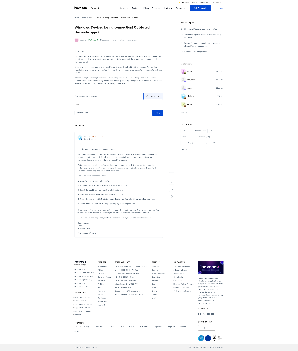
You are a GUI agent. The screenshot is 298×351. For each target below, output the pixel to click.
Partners (168, 8)
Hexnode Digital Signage (83, 280)
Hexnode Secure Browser (84, 276)
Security (155, 270)
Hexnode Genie (80, 283)
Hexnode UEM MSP (81, 287)
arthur (189, 104)
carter (189, 88)
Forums (100, 294)
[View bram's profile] (183, 71)
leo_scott (191, 79)
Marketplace (102, 301)
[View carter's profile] (183, 88)
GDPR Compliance (159, 273)
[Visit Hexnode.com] (81, 7)
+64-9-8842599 (124, 277)
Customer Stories (104, 277)
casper (83, 40)
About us (155, 266)
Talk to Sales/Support (181, 266)
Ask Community (201, 8)
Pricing (146, 8)
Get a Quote (178, 277)
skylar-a (190, 96)
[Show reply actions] (158, 137)
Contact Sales (203, 2)
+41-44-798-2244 (125, 280)
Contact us (156, 277)
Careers (155, 294)
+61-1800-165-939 (127, 273)
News (154, 287)
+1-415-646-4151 (123, 287)
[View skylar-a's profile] (183, 96)
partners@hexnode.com (129, 294)
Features (135, 8)
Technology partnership (182, 291)
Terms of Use (78, 347)
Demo (193, 2)
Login (221, 8)
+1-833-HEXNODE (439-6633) (131, 266)
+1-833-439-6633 (217, 2)
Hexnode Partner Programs (183, 284)
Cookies (94, 347)
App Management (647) (207, 143)
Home (76, 18)
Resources (156, 8)
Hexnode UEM (118, 40)
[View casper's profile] (76, 40)
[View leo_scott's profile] (183, 79)
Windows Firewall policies (195, 51)
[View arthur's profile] (183, 104)
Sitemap (155, 280)
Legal (154, 298)
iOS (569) (214, 131)
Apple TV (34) (188, 143)
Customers (102, 273)
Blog (153, 284)
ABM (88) (186, 131)
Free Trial (101, 305)
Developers (102, 298)
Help (99, 287)
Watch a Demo (179, 273)
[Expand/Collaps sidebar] (171, 174)
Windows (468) (82, 112)
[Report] (171, 196)
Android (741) (200, 131)
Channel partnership (181, 287)
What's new (185, 2)
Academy (101, 291)
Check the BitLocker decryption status (200, 29)
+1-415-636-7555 (126, 284)
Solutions (124, 8)
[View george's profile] (80, 137)
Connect (95, 8)
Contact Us (180, 8)
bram (189, 71)
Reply (157, 112)
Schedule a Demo (180, 270)
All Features (102, 266)
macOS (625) (187, 137)
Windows (84, 18)
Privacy (87, 347)
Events (154, 291)
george (87, 136)
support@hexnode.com (127, 291)
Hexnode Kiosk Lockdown (84, 273)
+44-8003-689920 (126, 270)
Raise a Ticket (178, 280)
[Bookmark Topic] (171, 182)
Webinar (101, 284)
